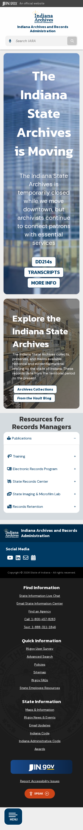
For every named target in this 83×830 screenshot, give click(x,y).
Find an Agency (40, 611)
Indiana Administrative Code (40, 741)
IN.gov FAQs (39, 680)
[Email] (25, 557)
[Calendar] (33, 557)
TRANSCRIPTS (44, 272)
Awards (40, 749)
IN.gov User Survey (39, 649)
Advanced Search (40, 657)
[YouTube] (10, 557)
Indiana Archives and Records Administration (42, 29)
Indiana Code (40, 733)
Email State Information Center (40, 603)
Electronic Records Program (35, 469)
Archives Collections (35, 389)
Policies (39, 664)
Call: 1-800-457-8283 (39, 619)
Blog (34, 398)
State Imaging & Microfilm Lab (36, 494)
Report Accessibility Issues (40, 781)
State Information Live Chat (39, 596)
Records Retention (28, 506)
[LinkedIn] (18, 557)
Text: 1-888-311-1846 (40, 627)
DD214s (43, 261)
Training (19, 456)
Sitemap (39, 672)
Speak (38, 793)
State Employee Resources (40, 688)
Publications (22, 438)
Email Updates (39, 725)
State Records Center (30, 481)
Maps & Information (39, 710)
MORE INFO (43, 283)
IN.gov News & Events (40, 717)
